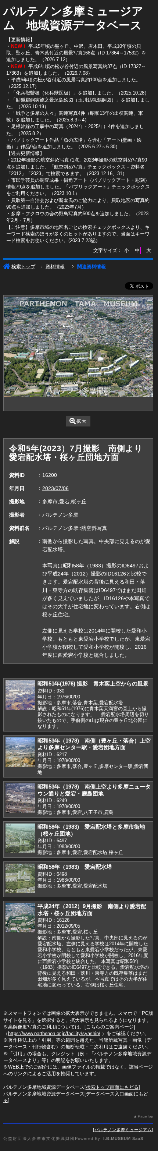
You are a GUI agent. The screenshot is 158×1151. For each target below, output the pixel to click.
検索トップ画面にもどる (112, 1087)
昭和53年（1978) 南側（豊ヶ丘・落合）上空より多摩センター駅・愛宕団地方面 (94, 744)
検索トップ (23, 266)
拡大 (81, 421)
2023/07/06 (55, 488)
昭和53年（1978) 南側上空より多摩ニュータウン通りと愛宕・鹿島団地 (94, 790)
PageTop (145, 1116)
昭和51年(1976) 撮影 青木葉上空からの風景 (92, 683)
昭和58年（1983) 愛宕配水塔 (74, 867)
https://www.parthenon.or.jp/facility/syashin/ (54, 1033)
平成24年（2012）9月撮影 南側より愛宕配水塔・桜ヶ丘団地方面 (91, 909)
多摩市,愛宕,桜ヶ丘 (64, 501)
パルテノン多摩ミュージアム (123, 1129)
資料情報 (55, 266)
